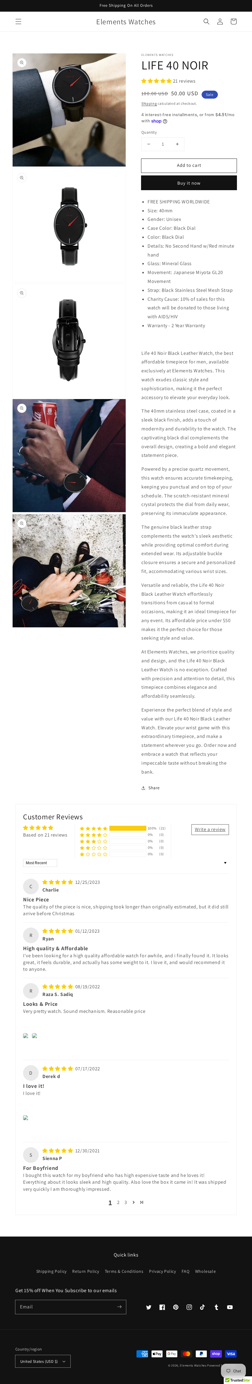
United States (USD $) (39, 1361)
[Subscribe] (119, 1307)
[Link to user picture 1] (26, 1035)
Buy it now (189, 183)
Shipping (149, 103)
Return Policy (85, 1271)
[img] (58, 882)
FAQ (185, 1271)
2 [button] (118, 1202)
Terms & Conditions (124, 1271)
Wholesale (205, 1271)
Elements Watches (193, 1365)
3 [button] (125, 1202)
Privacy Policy (162, 1271)
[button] (18, 21)
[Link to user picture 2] (35, 1035)
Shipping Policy (51, 1271)
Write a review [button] (210, 829)
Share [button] (154, 787)
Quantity (149, 132)
